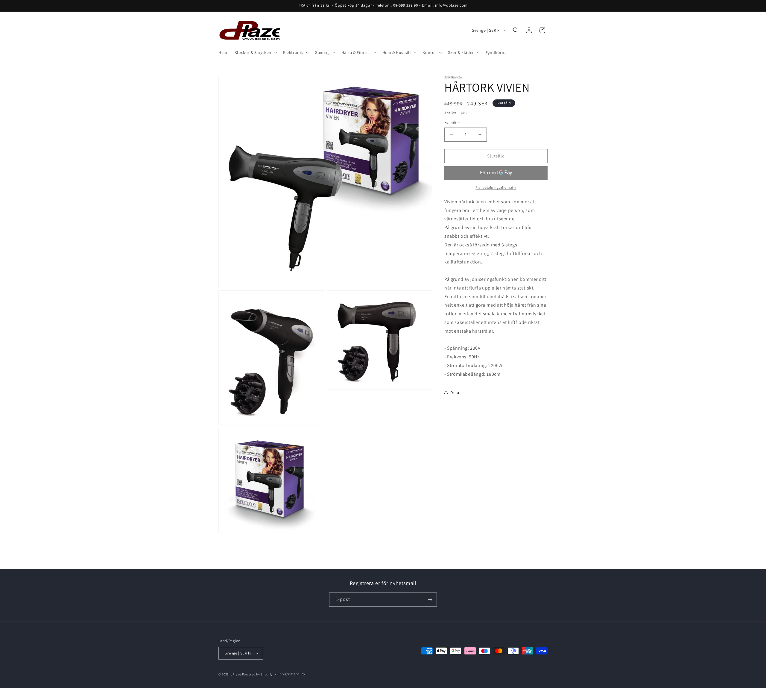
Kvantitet (452, 122)
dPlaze (236, 674)
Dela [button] (454, 392)
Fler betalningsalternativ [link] (495, 187)
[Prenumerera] (430, 599)
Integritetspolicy (292, 674)
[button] (255, 52)
